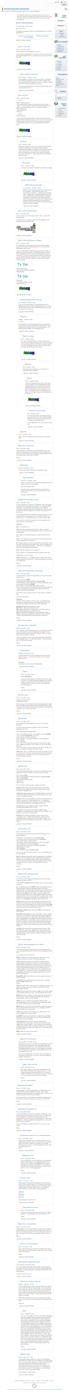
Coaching (58, 82)
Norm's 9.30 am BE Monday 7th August (29, 240)
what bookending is (28, 477)
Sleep (24, 1311)
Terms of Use (59, 1389)
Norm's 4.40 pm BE (24, 46)
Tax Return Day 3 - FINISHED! (27, 625)
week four (21, 1195)
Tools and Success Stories (16, 11)
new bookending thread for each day (31, 299)
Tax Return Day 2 (23, 695)
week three (21, 1194)
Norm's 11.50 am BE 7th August (27, 211)
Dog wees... (28, 364)
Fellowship (22, 1380)
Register (65, 2)
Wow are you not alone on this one (30, 1281)
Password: (61, 25)
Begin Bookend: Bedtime (25, 1085)
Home (3, 11)
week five (21, 1197)
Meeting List (61, 48)
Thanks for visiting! (28, 336)
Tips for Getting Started (34, 190)
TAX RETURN (22, 718)
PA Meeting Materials (61, 50)
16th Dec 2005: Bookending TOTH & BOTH (31, 944)
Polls (59, 69)
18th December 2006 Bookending (28, 874)
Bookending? (24, 465)
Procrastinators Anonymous (16, 9)
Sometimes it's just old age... (37, 410)
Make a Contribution (61, 45)
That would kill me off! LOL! (31, 1207)
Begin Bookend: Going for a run (27, 1109)
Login (58, 2)
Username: (61, 20)
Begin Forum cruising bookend (27, 1224)
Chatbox (60, 64)
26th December (22, 766)
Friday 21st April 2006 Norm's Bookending (30, 571)
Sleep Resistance (25, 1354)
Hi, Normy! (23, 141)
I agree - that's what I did (30, 1064)
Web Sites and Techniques (60, 80)
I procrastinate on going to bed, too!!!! (29, 1262)
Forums (7, 11)
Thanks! (25, 671)
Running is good (25, 1178)
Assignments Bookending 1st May (28, 499)
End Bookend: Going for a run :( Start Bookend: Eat (35, 1135)
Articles (60, 66)
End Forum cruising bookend (28, 1244)
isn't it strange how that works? (29, 74)
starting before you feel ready (33, 185)
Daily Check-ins (26, 11)
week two (21, 1192)
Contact (52, 1380)
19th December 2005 (24, 829)
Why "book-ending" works (27, 486)
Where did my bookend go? (26, 445)
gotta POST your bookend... (28, 1039)
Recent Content (60, 61)
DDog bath (23, 316)
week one (21, 1191)
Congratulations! (25, 650)
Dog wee (29, 378)
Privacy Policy (51, 1389)
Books (57, 78)
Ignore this (23, 431)
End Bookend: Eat (28, 1155)
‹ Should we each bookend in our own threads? (25, 36)
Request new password (62, 35)
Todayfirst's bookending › (42, 36)
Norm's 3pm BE (23, 95)
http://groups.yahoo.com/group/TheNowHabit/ (30, 664)
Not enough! (26, 163)
